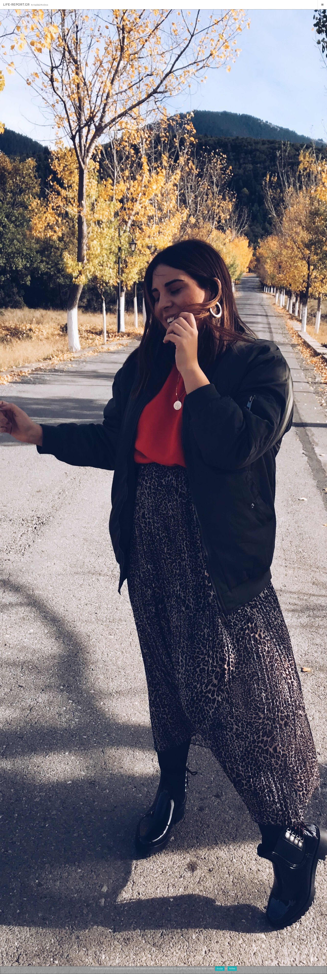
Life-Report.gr (16, 4)
